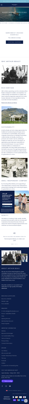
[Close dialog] (28, 191)
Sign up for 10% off (7, 206)
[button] (7, 398)
